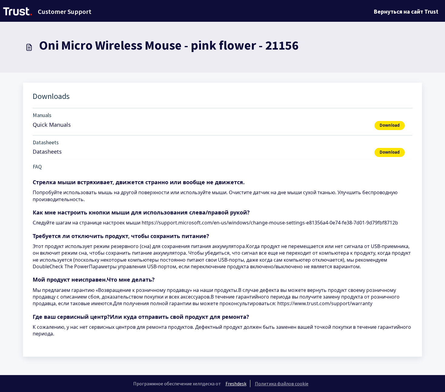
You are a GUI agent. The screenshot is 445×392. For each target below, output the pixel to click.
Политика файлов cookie (281, 384)
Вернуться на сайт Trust (406, 11)
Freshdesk (236, 384)
